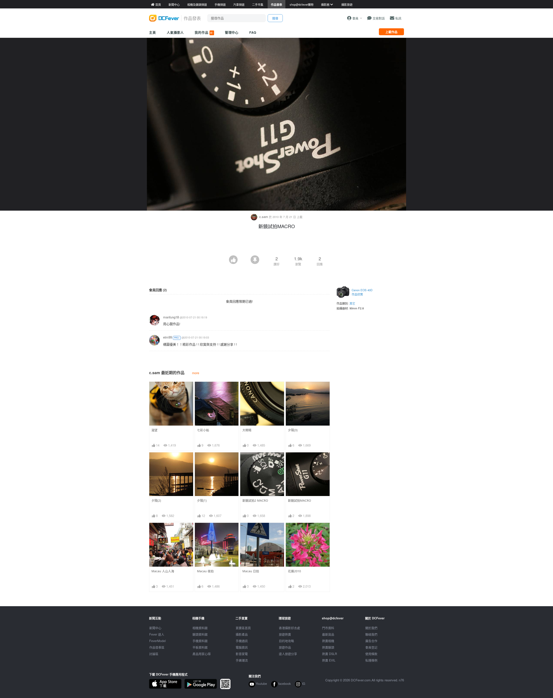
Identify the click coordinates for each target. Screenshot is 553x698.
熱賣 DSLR (329, 654)
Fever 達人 (156, 634)
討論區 (153, 654)
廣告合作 (371, 641)
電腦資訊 (242, 647)
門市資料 (328, 628)
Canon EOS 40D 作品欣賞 (362, 292)
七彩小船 (203, 430)
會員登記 (371, 647)
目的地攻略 (286, 641)
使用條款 (371, 654)
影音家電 (242, 654)
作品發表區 (156, 647)
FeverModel (157, 641)
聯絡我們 (371, 634)
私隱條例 (371, 660)
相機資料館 (200, 628)
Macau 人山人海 (162, 571)
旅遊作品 (285, 647)
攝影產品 (242, 634)
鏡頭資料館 (200, 634)
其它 (352, 303)
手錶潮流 (242, 660)
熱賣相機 (328, 641)
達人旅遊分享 (288, 654)
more (195, 372)
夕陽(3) (292, 430)
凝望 (154, 430)
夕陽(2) (156, 500)
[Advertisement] (276, 243)
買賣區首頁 (243, 628)
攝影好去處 (289, 628)
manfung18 (171, 317)
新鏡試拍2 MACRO (255, 500)
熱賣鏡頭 (328, 647)
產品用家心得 (201, 654)
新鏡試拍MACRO (299, 500)
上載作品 (391, 32)
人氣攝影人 (175, 32)
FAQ (252, 32)
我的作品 (204, 32)
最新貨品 (328, 634)
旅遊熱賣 (285, 634)
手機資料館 (200, 641)
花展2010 (294, 571)
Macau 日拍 (250, 571)
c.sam (263, 216)
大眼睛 (246, 430)
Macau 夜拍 (205, 571)
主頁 (152, 32)
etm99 (167, 337)
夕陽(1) (202, 500)
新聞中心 (155, 628)
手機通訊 (242, 641)
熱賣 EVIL (328, 660)
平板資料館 (200, 647)
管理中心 (232, 32)
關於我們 (371, 628)
